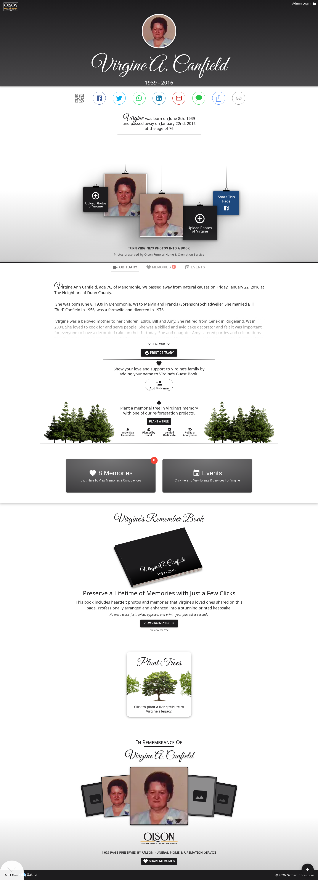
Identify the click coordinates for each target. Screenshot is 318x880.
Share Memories (161, 861)
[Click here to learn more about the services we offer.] (159, 838)
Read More (159, 344)
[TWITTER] (119, 98)
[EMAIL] (178, 98)
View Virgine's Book (159, 623)
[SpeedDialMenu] (308, 870)
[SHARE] (218, 98)
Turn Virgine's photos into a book (159, 248)
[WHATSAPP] (139, 98)
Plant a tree (159, 421)
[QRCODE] (79, 98)
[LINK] (238, 98)
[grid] (159, 206)
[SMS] (198, 98)
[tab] (125, 267)
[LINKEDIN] (159, 98)
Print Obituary (161, 352)
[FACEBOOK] (99, 98)
